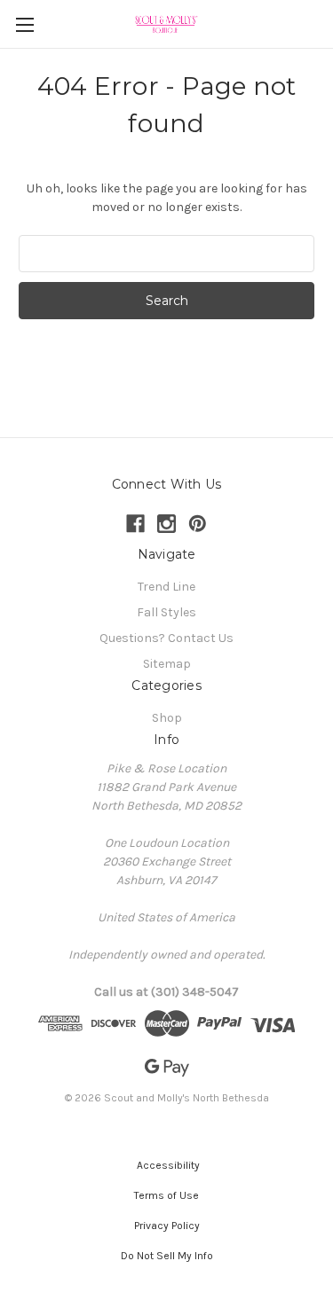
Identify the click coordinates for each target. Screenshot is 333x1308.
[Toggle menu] (24, 24)
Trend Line (166, 586)
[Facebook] (135, 523)
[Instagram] (166, 523)
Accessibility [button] (167, 1165)
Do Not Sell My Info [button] (167, 1255)
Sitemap (167, 663)
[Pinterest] (197, 523)
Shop (167, 717)
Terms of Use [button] (166, 1195)
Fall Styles (166, 612)
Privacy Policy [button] (167, 1225)
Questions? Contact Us (166, 638)
